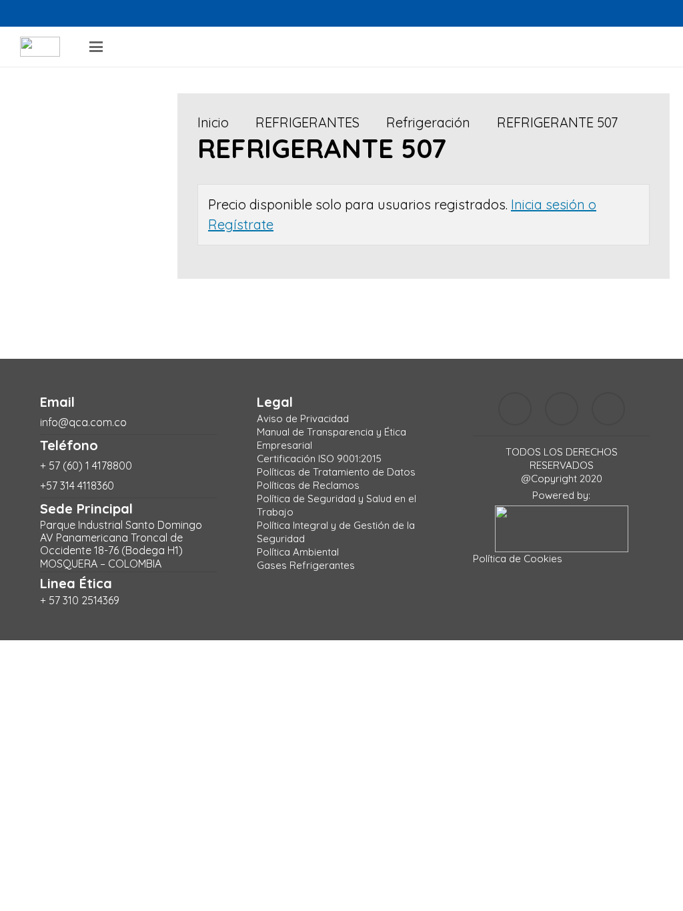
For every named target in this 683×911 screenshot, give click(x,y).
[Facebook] (33, 13)
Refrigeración (428, 122)
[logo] (40, 47)
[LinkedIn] (92, 13)
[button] (96, 46)
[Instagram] (62, 13)
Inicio (213, 122)
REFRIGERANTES (307, 122)
